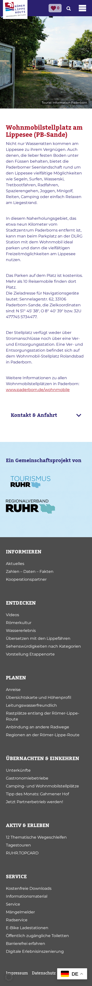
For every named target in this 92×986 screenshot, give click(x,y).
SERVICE (16, 877)
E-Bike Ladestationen (27, 927)
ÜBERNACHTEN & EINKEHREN (42, 759)
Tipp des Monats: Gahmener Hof (37, 794)
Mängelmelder (20, 912)
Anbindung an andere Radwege (37, 727)
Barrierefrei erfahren (25, 943)
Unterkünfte (18, 770)
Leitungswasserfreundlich (31, 705)
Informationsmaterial (26, 896)
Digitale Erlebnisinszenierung (35, 951)
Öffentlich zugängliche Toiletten (37, 935)
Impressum (17, 973)
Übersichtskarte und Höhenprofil (38, 697)
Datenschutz (44, 973)
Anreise (13, 689)
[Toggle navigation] (82, 8)
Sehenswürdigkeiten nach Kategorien (43, 646)
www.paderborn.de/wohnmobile (38, 389)
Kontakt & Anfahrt (34, 415)
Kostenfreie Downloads (29, 888)
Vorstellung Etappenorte (30, 654)
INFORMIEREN (23, 552)
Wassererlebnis (21, 630)
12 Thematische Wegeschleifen (36, 837)
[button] (9, 977)
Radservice (16, 920)
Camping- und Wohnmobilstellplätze (42, 786)
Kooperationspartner (26, 579)
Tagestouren (18, 845)
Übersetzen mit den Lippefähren (38, 638)
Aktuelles (15, 563)
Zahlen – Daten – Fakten (29, 571)
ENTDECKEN (21, 603)
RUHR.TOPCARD (22, 853)
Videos (12, 614)
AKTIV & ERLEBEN (27, 826)
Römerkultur (18, 622)
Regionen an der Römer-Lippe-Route (42, 735)
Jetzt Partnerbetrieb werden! (34, 801)
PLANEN (16, 678)
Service (13, 904)
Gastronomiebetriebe (27, 778)
